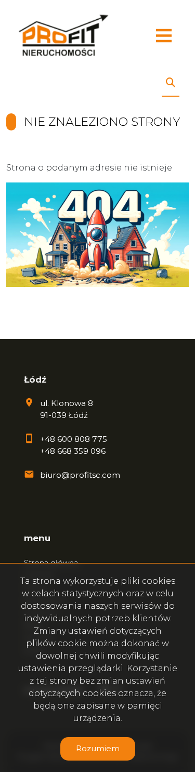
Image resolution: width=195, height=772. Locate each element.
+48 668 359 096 (73, 451)
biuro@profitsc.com (80, 475)
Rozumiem (98, 748)
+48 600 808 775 (73, 439)
